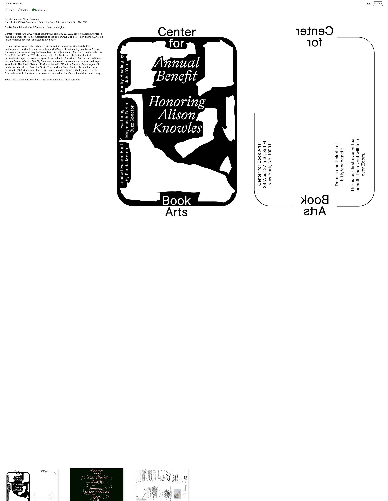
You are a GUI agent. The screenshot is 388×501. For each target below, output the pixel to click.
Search (378, 3)
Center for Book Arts (52, 79)
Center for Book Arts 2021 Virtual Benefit (26, 33)
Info (369, 3)
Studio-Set (40, 10)
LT (66, 79)
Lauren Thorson (13, 3)
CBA (37, 79)
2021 (13, 79)
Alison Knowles (22, 46)
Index (11, 10)
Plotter (24, 10)
